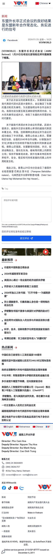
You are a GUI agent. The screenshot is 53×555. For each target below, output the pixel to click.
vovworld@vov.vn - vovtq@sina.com (21, 475)
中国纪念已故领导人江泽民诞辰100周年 (22, 355)
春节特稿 (6, 502)
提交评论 (24, 238)
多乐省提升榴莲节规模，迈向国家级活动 (22, 381)
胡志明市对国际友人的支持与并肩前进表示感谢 (26, 322)
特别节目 (32, 497)
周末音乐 (32, 531)
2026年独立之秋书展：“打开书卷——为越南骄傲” (27, 294)
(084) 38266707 (13, 467)
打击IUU (5, 513)
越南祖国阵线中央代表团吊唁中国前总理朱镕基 (25, 411)
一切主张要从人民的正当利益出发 (19, 405)
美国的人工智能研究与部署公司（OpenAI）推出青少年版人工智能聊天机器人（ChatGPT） (26, 389)
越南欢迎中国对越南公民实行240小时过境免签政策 (26, 362)
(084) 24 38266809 (14, 463)
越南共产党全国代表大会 (38, 502)
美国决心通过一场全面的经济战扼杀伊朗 (24, 280)
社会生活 (32, 518)
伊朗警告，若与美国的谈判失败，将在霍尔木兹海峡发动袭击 (26, 398)
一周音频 (6, 531)
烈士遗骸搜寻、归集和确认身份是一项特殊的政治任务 (26, 304)
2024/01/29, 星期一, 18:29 (39, 39)
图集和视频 (7, 536)
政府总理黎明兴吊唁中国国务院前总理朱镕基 (24, 369)
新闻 (4, 16)
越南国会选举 (8, 507)
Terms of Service (8, 226)
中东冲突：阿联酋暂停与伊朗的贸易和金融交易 (25, 375)
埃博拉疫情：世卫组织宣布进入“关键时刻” (25, 338)
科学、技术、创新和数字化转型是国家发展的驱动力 (26, 331)
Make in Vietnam (35, 513)
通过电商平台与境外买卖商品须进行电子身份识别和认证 (25, 418)
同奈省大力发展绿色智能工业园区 (21, 286)
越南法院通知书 (35, 526)
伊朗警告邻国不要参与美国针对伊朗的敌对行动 (26, 313)
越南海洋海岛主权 (36, 507)
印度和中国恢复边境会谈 (16, 267)
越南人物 (6, 526)
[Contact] (3, 551)
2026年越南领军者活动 (15, 273)
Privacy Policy (40, 224)
